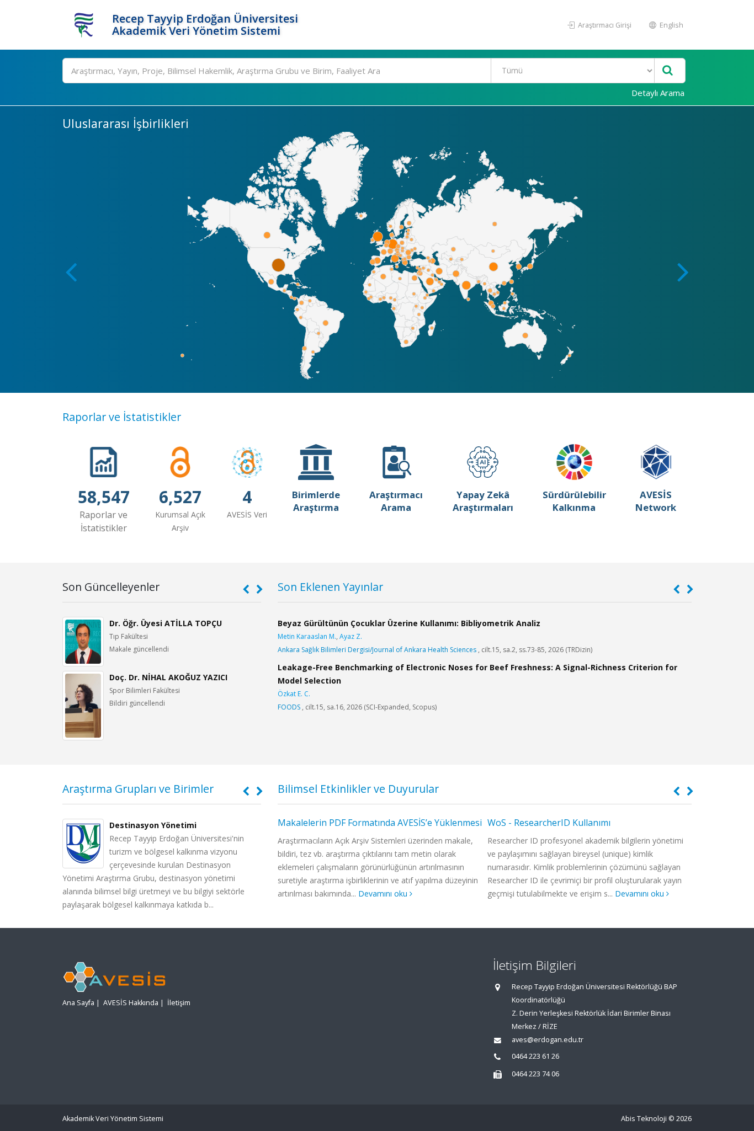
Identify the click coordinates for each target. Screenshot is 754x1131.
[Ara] (667, 70)
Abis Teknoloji (644, 1118)
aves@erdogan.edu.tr (547, 1039)
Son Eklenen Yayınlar (330, 586)
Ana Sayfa (78, 1002)
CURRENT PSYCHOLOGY (315, 733)
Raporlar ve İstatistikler (121, 416)
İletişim (178, 1002)
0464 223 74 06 (535, 1074)
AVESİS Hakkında (130, 1002)
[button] (683, 271)
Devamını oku (430, 893)
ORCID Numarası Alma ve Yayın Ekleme (567, 823)
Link (293, 746)
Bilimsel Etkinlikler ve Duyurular (358, 788)
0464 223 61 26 (535, 1056)
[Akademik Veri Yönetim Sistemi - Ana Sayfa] (85, 25)
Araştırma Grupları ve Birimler (138, 788)
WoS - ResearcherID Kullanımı (339, 823)
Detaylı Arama (657, 92)
